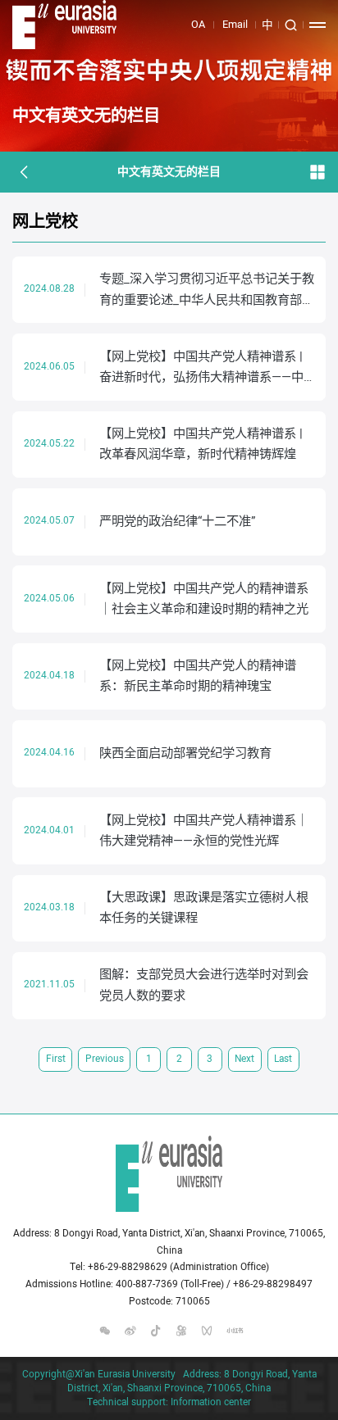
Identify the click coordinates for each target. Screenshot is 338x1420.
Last (283, 1059)
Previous (104, 1059)
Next (244, 1059)
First (56, 1059)
